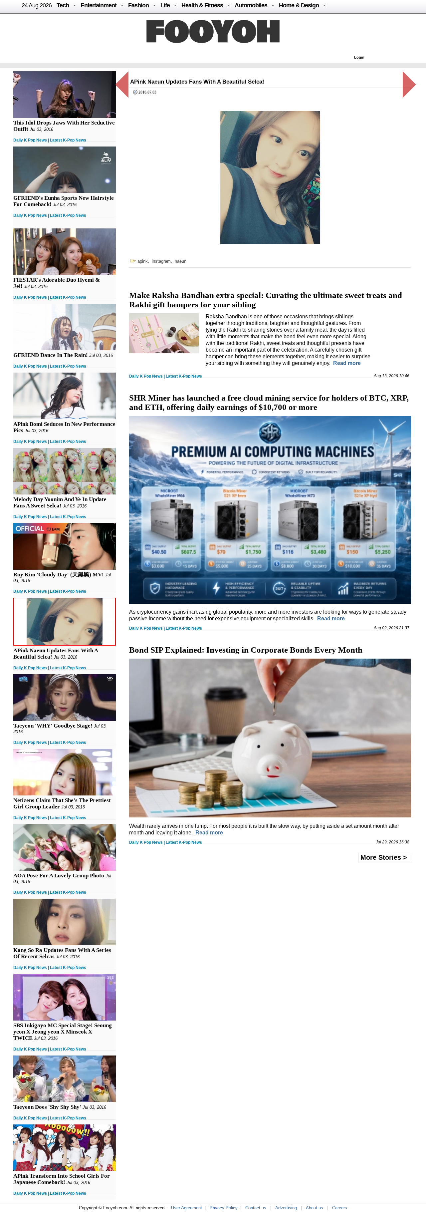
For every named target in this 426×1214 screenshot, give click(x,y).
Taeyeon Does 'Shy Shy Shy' (47, 1107)
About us (314, 1207)
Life (165, 5)
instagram (161, 261)
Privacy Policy (224, 1207)
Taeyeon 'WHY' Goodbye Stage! (53, 726)
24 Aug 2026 (37, 5)
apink (142, 261)
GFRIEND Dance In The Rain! (50, 355)
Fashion (138, 5)
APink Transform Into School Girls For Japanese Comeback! (61, 1179)
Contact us (255, 1207)
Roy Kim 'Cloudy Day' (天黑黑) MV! (58, 574)
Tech (63, 5)
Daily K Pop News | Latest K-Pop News (49, 140)
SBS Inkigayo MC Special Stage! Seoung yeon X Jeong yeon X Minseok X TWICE (62, 1031)
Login (359, 57)
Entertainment (98, 5)
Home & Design (299, 5)
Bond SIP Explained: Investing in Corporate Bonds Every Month (245, 649)
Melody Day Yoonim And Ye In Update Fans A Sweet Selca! (59, 502)
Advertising (286, 1207)
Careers (339, 1207)
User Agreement (186, 1207)
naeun (180, 261)
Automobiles (251, 5)
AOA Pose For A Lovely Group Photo (58, 875)
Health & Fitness (202, 5)
